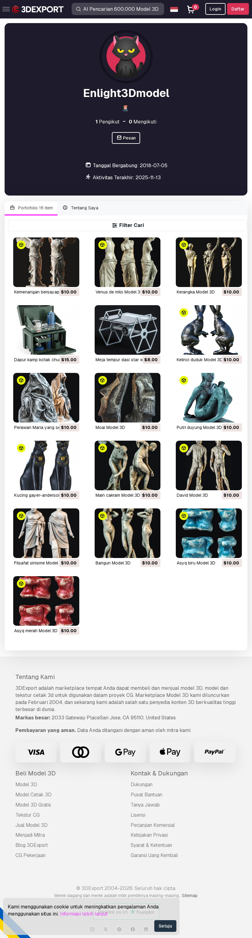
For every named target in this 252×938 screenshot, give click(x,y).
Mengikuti (142, 122)
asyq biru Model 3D (196, 563)
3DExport (26, 688)
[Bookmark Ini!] (70, 278)
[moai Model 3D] (128, 398)
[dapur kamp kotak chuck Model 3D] (46, 330)
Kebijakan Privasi (149, 835)
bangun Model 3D (113, 563)
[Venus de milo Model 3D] (128, 262)
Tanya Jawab (145, 805)
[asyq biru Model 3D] (209, 533)
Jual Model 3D (31, 825)
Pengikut (108, 122)
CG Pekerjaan (30, 855)
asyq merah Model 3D (35, 630)
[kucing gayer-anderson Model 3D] (46, 465)
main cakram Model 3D (118, 495)
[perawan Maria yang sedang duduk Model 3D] (46, 398)
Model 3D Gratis (33, 805)
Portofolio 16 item (35, 208)
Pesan (129, 138)
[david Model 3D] (209, 465)
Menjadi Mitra (30, 835)
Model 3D (26, 784)
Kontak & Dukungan (159, 773)
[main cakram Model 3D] (128, 465)
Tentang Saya (84, 208)
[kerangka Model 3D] (209, 262)
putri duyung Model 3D (199, 427)
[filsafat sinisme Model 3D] (46, 533)
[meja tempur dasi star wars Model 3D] (128, 330)
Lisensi (138, 815)
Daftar (238, 9)
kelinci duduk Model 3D (200, 359)
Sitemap (190, 895)
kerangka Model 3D (196, 292)
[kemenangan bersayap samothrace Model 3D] (46, 262)
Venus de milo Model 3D (119, 292)
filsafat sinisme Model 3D (39, 563)
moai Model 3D (110, 427)
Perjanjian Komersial (153, 825)
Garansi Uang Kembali (154, 855)
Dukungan (141, 784)
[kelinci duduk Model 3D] (209, 330)
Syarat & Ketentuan (151, 845)
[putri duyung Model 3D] (209, 398)
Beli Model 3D (35, 773)
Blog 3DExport (31, 845)
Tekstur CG (27, 815)
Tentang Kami (35, 677)
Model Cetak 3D (33, 794)
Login (215, 9)
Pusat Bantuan (146, 794)
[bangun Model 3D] (128, 533)
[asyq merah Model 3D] (46, 601)
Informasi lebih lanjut (84, 914)
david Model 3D (192, 495)
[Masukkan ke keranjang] (57, 278)
